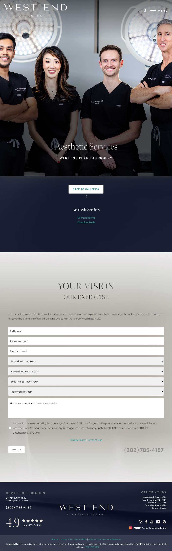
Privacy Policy (78, 439)
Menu (163, 10)
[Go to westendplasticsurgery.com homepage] (39, 10)
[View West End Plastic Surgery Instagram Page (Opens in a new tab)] (140, 522)
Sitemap (55, 539)
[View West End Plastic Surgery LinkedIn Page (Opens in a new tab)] (158, 522)
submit (16, 449)
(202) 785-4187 (144, 449)
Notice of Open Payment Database (104, 539)
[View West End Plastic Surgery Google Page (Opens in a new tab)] (164, 522)
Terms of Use (94, 439)
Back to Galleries (86, 189)
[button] (153, 10)
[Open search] (144, 10)
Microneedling (86, 217)
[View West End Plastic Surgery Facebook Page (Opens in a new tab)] (146, 522)
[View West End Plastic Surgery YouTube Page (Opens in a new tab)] (151, 522)
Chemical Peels (86, 222)
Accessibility (81, 539)
